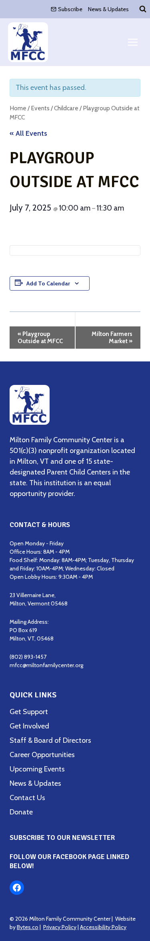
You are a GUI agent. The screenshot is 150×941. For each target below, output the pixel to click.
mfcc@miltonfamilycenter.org (46, 665)
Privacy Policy (59, 927)
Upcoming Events (37, 769)
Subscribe (70, 9)
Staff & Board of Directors (50, 740)
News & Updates (108, 9)
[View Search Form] (143, 9)
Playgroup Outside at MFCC (40, 337)
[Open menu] (132, 42)
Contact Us (27, 797)
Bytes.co (27, 927)
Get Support (29, 711)
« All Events (28, 133)
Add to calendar (48, 283)
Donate (21, 812)
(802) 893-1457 (28, 656)
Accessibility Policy (103, 927)
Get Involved (29, 726)
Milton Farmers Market (112, 337)
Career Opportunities (42, 754)
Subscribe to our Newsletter (62, 837)
